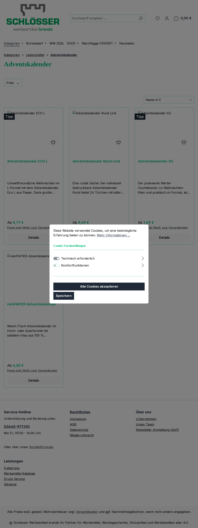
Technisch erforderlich (78, 259)
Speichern (64, 296)
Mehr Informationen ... (113, 235)
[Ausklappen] (143, 257)
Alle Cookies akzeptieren (99, 287)
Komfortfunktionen (75, 265)
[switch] (56, 265)
